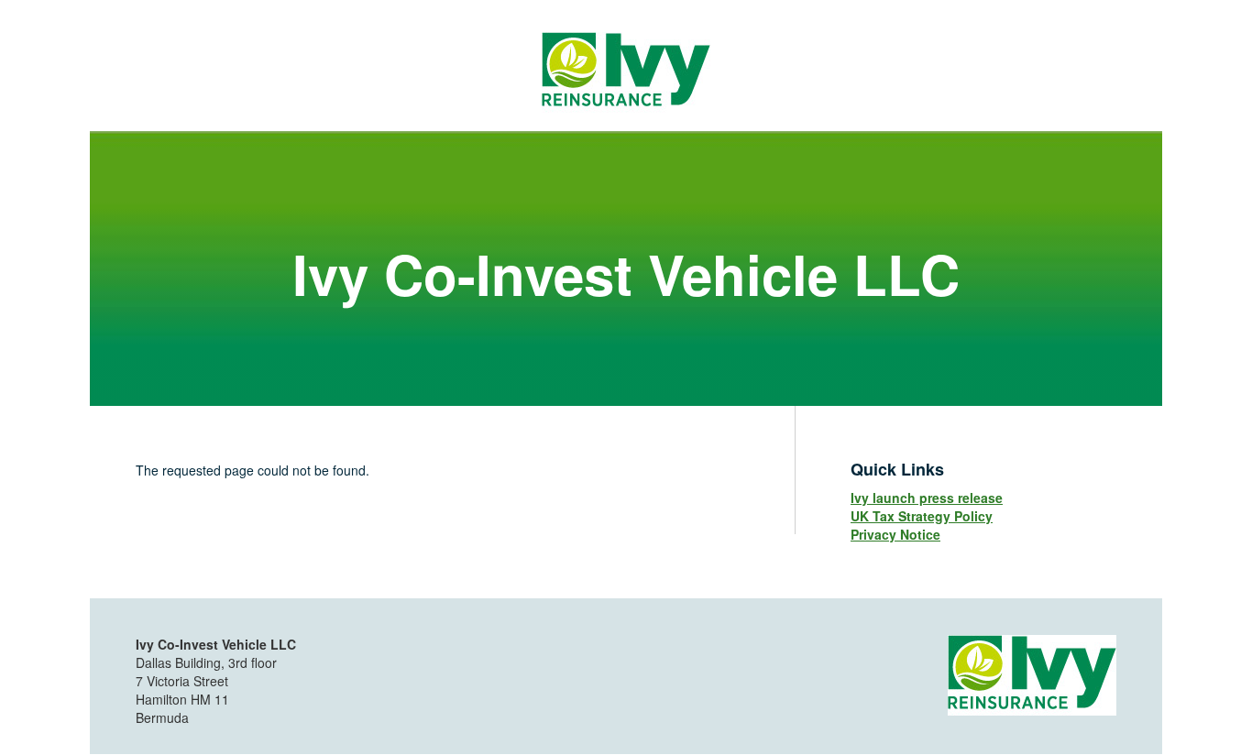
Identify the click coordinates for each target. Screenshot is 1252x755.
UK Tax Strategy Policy (922, 516)
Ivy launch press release (927, 497)
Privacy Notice (895, 534)
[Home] (626, 70)
